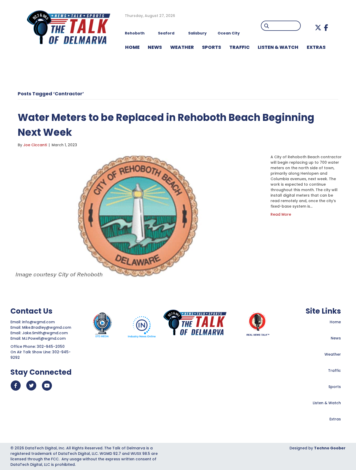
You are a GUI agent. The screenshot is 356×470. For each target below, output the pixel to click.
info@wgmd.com (39, 322)
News (336, 338)
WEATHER (182, 47)
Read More (281, 214)
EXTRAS (316, 47)
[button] (318, 27)
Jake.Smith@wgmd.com (45, 333)
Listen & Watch (327, 403)
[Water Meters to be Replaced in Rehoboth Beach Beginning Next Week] (139, 216)
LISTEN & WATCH (278, 47)
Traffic (334, 370)
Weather (332, 354)
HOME (132, 47)
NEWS (155, 47)
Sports (211, 47)
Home (335, 322)
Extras (335, 419)
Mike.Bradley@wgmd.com (46, 327)
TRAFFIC (239, 47)
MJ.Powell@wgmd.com (45, 338)
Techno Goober (330, 448)
